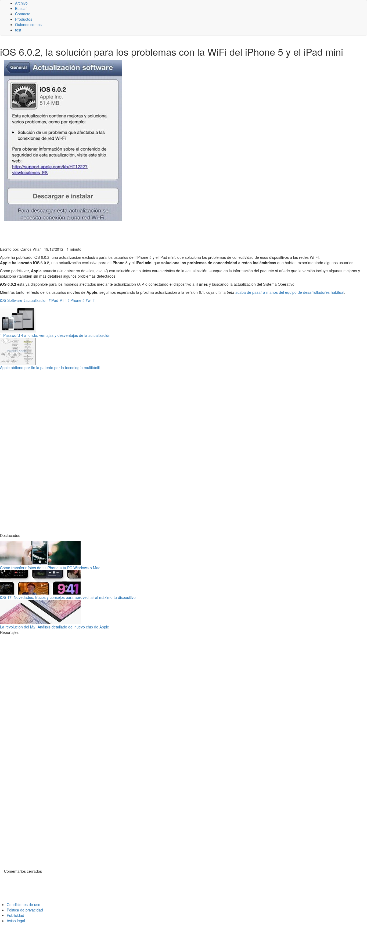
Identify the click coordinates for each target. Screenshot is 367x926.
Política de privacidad (25, 910)
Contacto (22, 13)
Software (14, 300)
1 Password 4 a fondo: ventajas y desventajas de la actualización (55, 335)
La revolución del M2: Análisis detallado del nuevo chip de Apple (54, 627)
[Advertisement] (131, 233)
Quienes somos (28, 24)
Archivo (21, 3)
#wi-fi (90, 300)
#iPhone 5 (76, 300)
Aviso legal (16, 920)
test (18, 30)
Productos (23, 19)
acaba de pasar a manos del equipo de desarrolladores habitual (289, 292)
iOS (3, 300)
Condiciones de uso (23, 904)
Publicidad (15, 915)
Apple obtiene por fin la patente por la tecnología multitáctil (50, 367)
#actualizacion (35, 300)
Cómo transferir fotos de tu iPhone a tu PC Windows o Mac (50, 567)
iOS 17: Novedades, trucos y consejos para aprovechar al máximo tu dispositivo (68, 597)
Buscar (21, 8)
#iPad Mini (57, 300)
